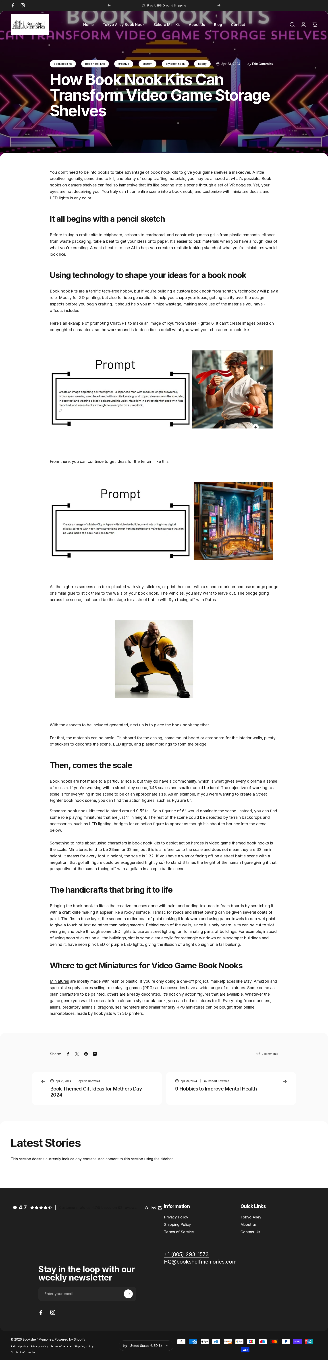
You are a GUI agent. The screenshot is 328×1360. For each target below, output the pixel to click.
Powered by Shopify (70, 1339)
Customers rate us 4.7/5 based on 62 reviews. (98, 1207)
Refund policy (19, 1346)
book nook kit (63, 63)
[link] (200, 1262)
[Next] (219, 5)
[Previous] (109, 5)
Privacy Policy (176, 1217)
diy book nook (175, 63)
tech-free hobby (117, 291)
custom (147, 63)
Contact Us (250, 1232)
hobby (202, 63)
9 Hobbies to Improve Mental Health (216, 1089)
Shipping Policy (177, 1224)
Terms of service (61, 1346)
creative (123, 63)
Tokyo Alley (251, 1217)
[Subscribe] (128, 1293)
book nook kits (95, 63)
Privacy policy (39, 1346)
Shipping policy (83, 1346)
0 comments (270, 1053)
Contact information (23, 1352)
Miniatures (59, 981)
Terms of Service (179, 1232)
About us (249, 1224)
